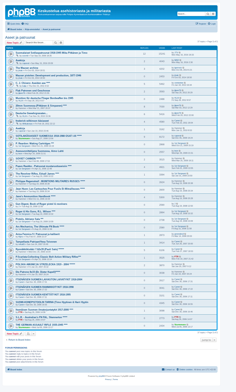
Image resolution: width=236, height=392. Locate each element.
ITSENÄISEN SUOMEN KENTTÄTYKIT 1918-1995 (43, 294)
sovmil (25, 56)
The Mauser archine (27, 68)
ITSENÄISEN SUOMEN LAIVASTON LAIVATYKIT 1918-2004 (49, 279)
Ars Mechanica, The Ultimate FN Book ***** (40, 226)
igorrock (178, 68)
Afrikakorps (27, 124)
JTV (176, 52)
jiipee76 (21, 93)
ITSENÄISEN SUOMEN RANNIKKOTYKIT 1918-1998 (45, 287)
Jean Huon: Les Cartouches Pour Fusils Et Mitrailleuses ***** (50, 188)
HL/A (20, 101)
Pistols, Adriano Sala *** (29, 219)
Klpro (20, 237)
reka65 (21, 244)
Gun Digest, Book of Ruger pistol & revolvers (41, 204)
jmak (20, 70)
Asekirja (20, 60)
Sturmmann (24, 138)
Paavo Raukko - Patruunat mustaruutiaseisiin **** (44, 166)
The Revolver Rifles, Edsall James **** (37, 173)
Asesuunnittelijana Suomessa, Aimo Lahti (40, 151)
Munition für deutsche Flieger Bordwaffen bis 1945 (44, 98)
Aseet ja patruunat (20, 37)
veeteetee (178, 83)
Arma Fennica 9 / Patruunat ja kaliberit (38, 234)
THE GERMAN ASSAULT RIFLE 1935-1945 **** (41, 324)
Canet (177, 120)
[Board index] (22, 12)
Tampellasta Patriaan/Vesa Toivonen (36, 241)
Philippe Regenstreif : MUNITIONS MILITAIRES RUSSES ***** (50, 181)
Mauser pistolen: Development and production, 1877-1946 (48, 75)
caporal (25, 63)
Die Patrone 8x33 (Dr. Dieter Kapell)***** (38, 272)
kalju (24, 86)
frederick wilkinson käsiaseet (32, 120)
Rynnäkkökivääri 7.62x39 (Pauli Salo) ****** (40, 249)
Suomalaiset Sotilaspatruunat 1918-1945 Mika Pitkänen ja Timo (51, 52)
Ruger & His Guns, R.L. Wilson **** (35, 211)
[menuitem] (25, 24)
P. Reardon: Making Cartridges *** (35, 143)
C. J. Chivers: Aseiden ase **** (33, 83)
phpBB (102, 376)
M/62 (176, 60)
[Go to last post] (180, 52)
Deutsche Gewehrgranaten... (32, 113)
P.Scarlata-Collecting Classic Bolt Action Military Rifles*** (48, 256)
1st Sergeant (24, 146)
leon (20, 153)
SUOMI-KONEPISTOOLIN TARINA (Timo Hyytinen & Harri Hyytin (52, 302)
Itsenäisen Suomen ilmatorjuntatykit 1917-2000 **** (44, 309)
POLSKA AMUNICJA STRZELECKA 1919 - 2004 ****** (45, 264)
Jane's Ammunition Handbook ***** (35, 196)
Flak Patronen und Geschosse (33, 90)
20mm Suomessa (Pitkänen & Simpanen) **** (41, 105)
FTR (176, 256)
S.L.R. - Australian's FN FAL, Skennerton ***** (41, 317)
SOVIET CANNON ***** (28, 158)
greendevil (179, 234)
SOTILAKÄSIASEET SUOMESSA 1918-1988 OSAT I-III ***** (49, 136)
